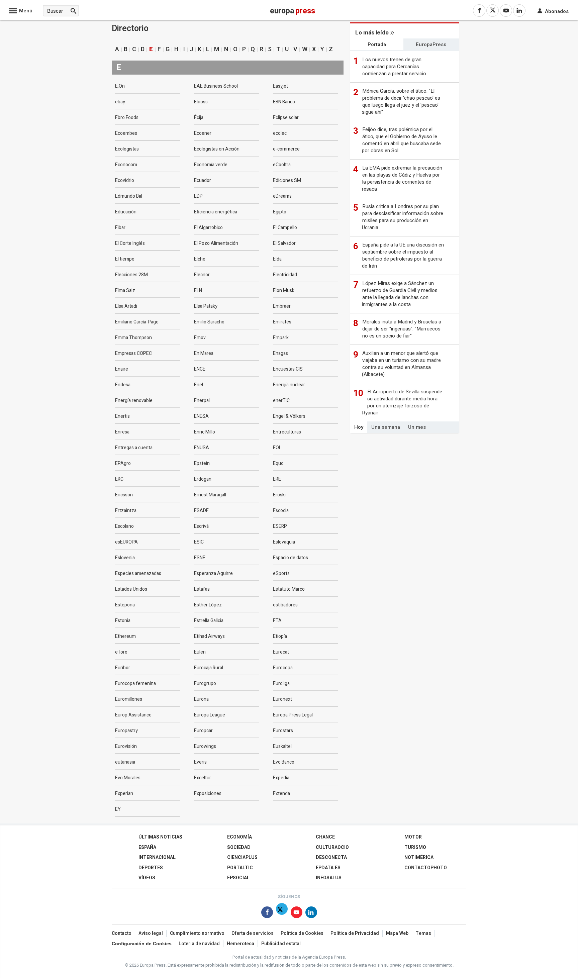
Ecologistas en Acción (216, 149)
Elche (199, 259)
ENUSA (201, 447)
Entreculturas (287, 431)
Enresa (122, 431)
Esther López (208, 604)
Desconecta (331, 857)
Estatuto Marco (289, 589)
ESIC (199, 542)
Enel (198, 384)
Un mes (417, 427)
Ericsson (124, 494)
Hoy (358, 427)
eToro (121, 652)
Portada (377, 44)
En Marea (203, 353)
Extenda (281, 793)
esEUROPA (126, 542)
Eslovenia (125, 557)
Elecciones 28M (131, 274)
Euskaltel (282, 746)
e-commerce (286, 149)
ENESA (201, 416)
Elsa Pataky (205, 306)
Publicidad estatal (281, 943)
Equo (278, 463)
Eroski (279, 494)
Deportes (150, 867)
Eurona (201, 699)
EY (118, 809)
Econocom (126, 164)
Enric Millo (204, 431)
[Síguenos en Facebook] (267, 913)
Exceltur (202, 777)
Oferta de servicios (252, 933)
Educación (125, 211)
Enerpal (202, 400)
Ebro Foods (126, 117)
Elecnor (202, 274)
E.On (120, 86)
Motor (413, 837)
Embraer (282, 306)
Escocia (281, 510)
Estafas (202, 589)
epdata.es (328, 867)
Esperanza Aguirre (213, 573)
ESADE (201, 510)
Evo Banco (283, 762)
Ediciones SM (287, 180)
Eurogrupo (205, 683)
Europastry (126, 730)
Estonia (122, 620)
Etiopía (280, 636)
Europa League (209, 714)
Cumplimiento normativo (197, 933)
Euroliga (281, 683)
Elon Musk (283, 290)
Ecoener (202, 133)
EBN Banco (284, 101)
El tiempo (124, 259)
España (147, 847)
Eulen (200, 652)
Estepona (125, 604)
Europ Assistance (133, 714)
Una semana (385, 427)
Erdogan (202, 479)
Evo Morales (127, 777)
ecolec (280, 133)
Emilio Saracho (209, 321)
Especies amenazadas (138, 573)
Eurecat (281, 652)
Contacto (121, 933)
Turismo (415, 847)
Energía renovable (134, 400)
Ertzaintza (125, 510)
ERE (277, 479)
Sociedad (239, 847)
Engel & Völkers (289, 416)
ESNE (199, 557)
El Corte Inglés (130, 243)
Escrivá (201, 526)
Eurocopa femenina (135, 683)
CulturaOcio (332, 847)
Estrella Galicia (208, 620)
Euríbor (122, 667)
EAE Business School (216, 86)
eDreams (282, 196)
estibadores (285, 604)
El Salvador (284, 243)
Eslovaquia (284, 542)
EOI (276, 447)
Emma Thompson (133, 337)
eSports (281, 573)
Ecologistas (127, 149)
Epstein (202, 463)
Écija (198, 117)
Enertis (122, 416)
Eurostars (283, 730)
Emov (200, 337)
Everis (200, 762)
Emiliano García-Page (137, 321)
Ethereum (125, 636)
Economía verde (210, 164)
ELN (198, 290)
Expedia (281, 777)
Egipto (279, 211)
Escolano (124, 526)
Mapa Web (397, 933)
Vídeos (146, 877)
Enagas (280, 353)
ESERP (280, 526)
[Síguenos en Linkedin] (311, 913)
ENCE (199, 369)
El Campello (285, 227)
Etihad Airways (209, 636)
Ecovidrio (124, 180)
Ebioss (201, 101)
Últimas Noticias (160, 837)
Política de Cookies (302, 933)
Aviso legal (150, 933)
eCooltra (282, 164)
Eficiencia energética (215, 211)
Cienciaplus (242, 857)
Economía (239, 837)
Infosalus (329, 877)
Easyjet (280, 86)
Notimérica (419, 857)
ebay (120, 101)
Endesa (122, 384)
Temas (423, 933)
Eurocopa (283, 667)
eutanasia (125, 762)
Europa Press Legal (293, 714)
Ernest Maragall (210, 494)
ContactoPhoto (425, 867)
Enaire (121, 369)
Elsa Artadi (126, 306)
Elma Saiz (125, 290)
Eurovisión (126, 746)
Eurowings (205, 746)
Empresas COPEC (133, 353)
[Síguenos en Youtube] (296, 913)
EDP (198, 196)
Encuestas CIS (288, 369)
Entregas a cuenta (134, 447)
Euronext (282, 699)
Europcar (203, 730)
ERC (119, 479)
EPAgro (123, 463)
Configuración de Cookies (142, 943)
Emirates (282, 321)
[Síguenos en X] (282, 913)
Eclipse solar (286, 117)
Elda (277, 259)
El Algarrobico (208, 227)
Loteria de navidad (199, 943)
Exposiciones (207, 793)
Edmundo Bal (128, 196)
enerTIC (281, 400)
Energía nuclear (289, 384)
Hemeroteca (240, 943)
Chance (325, 837)
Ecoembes (126, 133)
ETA (277, 620)
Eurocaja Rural (208, 667)
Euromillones (128, 699)
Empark (281, 337)
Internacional (157, 857)
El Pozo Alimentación (216, 243)
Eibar (120, 227)
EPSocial (238, 877)
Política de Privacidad (354, 933)
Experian (124, 793)
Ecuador (202, 180)
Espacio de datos (290, 557)
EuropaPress (431, 44)
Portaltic (240, 867)
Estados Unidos (131, 589)
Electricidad (285, 274)
